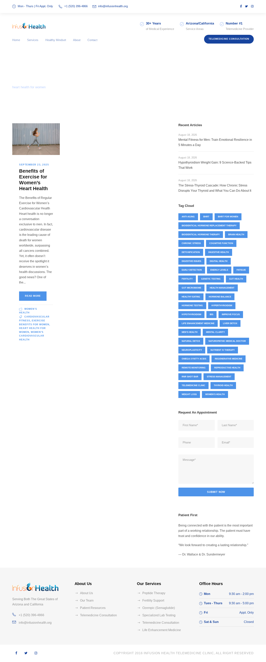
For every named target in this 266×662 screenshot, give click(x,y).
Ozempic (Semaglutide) (158, 608)
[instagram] (252, 6)
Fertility (187, 279)
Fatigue (241, 270)
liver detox (230, 323)
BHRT (206, 216)
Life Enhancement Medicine (198, 323)
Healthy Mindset (55, 40)
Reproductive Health (227, 367)
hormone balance (220, 297)
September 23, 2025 (34, 164)
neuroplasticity (192, 350)
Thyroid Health (223, 385)
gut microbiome (191, 288)
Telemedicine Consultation (229, 39)
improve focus (231, 314)
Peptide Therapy (153, 593)
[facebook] (241, 6)
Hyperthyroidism (221, 305)
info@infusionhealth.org (113, 6)
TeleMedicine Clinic (193, 385)
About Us (86, 593)
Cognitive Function (221, 243)
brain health (236, 234)
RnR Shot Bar (190, 376)
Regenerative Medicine (228, 359)
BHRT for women (228, 216)
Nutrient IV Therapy (223, 350)
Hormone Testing (192, 305)
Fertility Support (153, 600)
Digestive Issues (191, 261)
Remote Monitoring (194, 367)
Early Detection (192, 270)
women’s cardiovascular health (31, 336)
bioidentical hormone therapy (201, 234)
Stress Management (219, 376)
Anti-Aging (188, 216)
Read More (33, 296)
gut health (236, 279)
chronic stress (191, 243)
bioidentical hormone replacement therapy (209, 225)
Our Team (86, 600)
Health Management (222, 288)
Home (16, 40)
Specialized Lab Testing (158, 615)
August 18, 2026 (187, 134)
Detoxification (191, 252)
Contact (92, 40)
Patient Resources (93, 608)
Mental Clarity (215, 332)
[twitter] (246, 6)
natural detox (191, 341)
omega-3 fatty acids (194, 359)
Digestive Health (218, 252)
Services (32, 40)
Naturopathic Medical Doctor (227, 341)
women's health (215, 394)
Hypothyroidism (191, 314)
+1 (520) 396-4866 (31, 615)
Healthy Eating (191, 297)
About (76, 40)
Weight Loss (189, 394)
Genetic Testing (211, 279)
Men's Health (189, 332)
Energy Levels (219, 270)
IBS (211, 314)
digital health (218, 261)
